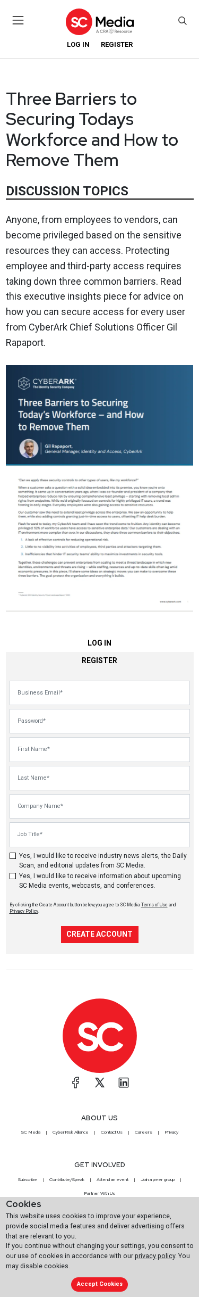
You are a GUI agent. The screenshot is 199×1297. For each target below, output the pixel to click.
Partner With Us (99, 1193)
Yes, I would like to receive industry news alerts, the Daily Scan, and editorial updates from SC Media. (103, 860)
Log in (78, 44)
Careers (143, 1132)
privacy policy (155, 1256)
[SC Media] (99, 21)
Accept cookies (100, 1284)
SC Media (30, 1132)
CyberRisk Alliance (71, 1132)
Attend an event (112, 1179)
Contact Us (112, 1132)
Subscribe (27, 1179)
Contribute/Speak (66, 1179)
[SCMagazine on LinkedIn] (123, 1082)
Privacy (171, 1132)
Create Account (99, 934)
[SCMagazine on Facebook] (76, 1082)
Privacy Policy (24, 911)
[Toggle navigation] (18, 20)
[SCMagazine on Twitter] (99, 1082)
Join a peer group (158, 1179)
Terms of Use (154, 904)
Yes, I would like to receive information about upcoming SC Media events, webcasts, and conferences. (100, 880)
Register (117, 44)
